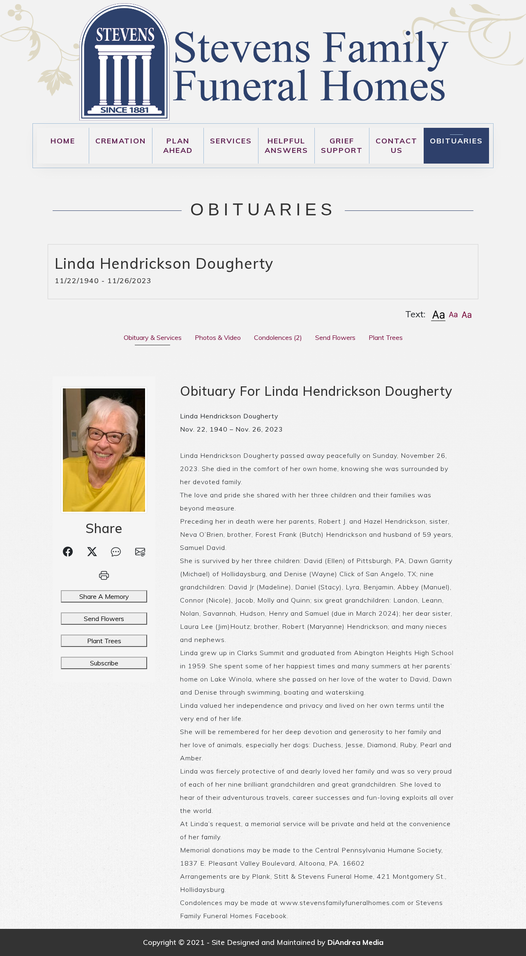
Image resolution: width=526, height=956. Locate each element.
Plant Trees (104, 641)
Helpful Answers (286, 145)
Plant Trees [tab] (386, 337)
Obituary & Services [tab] (153, 337)
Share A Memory (104, 596)
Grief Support (342, 145)
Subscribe (104, 663)
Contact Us (397, 145)
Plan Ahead (178, 145)
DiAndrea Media (355, 942)
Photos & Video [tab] (218, 337)
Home (63, 140)
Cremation (120, 140)
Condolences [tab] (278, 337)
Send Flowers (104, 618)
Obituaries (456, 140)
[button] (438, 314)
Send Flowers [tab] (335, 337)
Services (231, 140)
